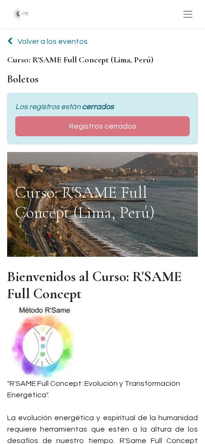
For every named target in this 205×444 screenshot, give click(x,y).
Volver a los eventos (52, 41)
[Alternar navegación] (188, 14)
